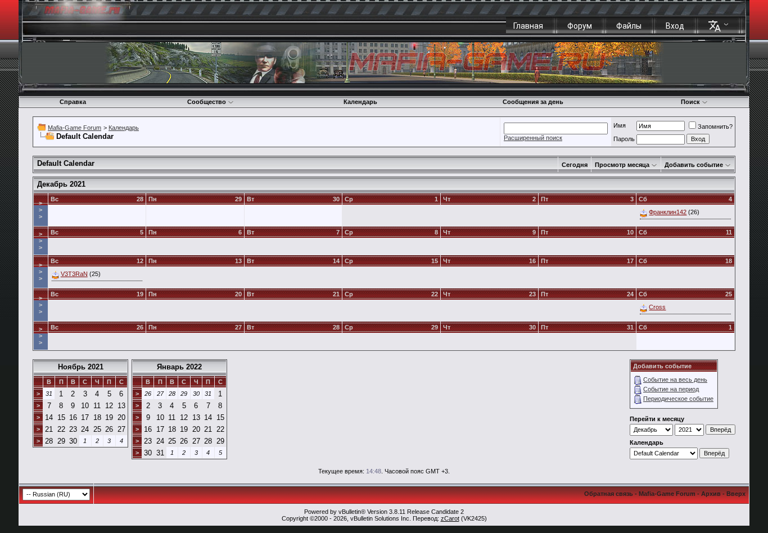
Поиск (690, 101)
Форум (579, 25)
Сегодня (575, 164)
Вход (675, 25)
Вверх (736, 493)
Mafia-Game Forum (74, 127)
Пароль (624, 138)
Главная (528, 25)
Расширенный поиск (533, 137)
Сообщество (206, 101)
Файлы (628, 25)
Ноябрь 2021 (80, 367)
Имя (619, 125)
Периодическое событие (678, 398)
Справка (73, 101)
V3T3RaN (74, 273)
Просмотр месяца (622, 164)
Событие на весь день (675, 379)
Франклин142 (667, 212)
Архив (711, 493)
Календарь (360, 101)
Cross (657, 307)
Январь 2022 (179, 367)
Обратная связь (608, 493)
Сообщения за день (533, 101)
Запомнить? (715, 126)
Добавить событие (694, 164)
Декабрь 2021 (61, 184)
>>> (40, 210)
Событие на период (671, 389)
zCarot (450, 518)
